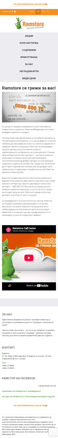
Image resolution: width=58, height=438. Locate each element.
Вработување (29, 57)
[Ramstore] (29, 23)
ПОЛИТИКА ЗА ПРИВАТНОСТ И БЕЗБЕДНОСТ (21, 391)
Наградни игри (29, 71)
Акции (29, 36)
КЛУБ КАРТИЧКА (29, 43)
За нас (29, 64)
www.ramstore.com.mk (25, 420)
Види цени (29, 78)
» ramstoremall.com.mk (47, 386)
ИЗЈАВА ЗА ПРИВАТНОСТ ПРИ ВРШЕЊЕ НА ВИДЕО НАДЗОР (28, 397)
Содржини (29, 50)
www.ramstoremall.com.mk (12, 422)
